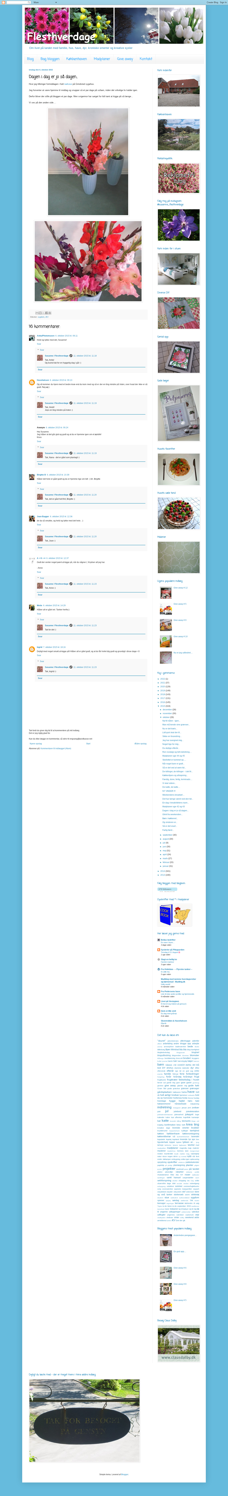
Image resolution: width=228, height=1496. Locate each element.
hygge (172, 1100)
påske (159, 1172)
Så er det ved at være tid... (174, 768)
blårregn (160, 1058)
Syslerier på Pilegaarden (172, 950)
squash (196, 1189)
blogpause (181, 1052)
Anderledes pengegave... (185, 1235)
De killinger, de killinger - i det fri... (177, 771)
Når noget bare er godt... (173, 764)
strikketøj (195, 1194)
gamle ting (171, 1083)
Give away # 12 (181, 588)
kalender (160, 1117)
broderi (187, 1058)
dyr (192, 1067)
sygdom (41, 317)
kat (159, 1120)
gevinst (160, 1086)
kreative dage (163, 1128)
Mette (39, 605)
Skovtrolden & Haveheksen (174, 1021)
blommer (185, 1055)
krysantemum (174, 1131)
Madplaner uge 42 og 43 (173, 806)
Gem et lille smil (168, 1011)
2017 (163, 698)
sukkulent (174, 1198)
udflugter (161, 1215)
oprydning (162, 1162)
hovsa (190, 1098)
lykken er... (189, 1142)
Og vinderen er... (169, 822)
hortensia (177, 1098)
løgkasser (182, 1145)
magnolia (183, 1148)
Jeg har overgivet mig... (172, 740)
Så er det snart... (169, 826)
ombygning (175, 1159)
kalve (168, 1117)
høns (190, 1101)
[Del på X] (43, 313)
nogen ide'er (173, 1156)
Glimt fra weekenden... (172, 814)
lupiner (179, 1142)
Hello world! (165, 984)
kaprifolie (186, 1117)
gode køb (193, 1085)
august (166, 839)
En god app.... (180, 1251)
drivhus (170, 1068)
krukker (195, 1127)
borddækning (170, 1058)
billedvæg (161, 1050)
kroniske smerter (180, 1128)
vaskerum (189, 1215)
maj (165, 850)
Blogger (124, 1474)
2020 (163, 686)
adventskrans (173, 1041)
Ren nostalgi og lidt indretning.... (177, 752)
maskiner (161, 1151)
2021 (163, 683)
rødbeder (195, 1175)
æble (196, 1217)
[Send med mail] (37, 313)
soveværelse (167, 1189)
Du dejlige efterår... (170, 748)
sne (174, 1183)
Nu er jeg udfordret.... (183, 653)
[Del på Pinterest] (49, 313)
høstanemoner (164, 1104)
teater (197, 1200)
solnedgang (194, 1183)
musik (176, 1154)
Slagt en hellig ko (169, 959)
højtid (182, 1100)
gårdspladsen (164, 1092)
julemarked (178, 1114)
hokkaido (191, 1095)
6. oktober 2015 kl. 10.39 (58, 475)
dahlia (188, 1065)
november (167, 713)
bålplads (169, 1065)
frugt (196, 1076)
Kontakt (146, 59)
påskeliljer (169, 1172)
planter (189, 1165)
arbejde (195, 1043)
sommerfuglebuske (191, 1186)
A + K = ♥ (41, 558)
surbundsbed (184, 1198)
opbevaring (194, 1159)
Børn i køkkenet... (170, 818)
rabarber (180, 1172)
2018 (163, 694)
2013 (163, 875)
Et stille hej (165, 972)
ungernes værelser (175, 1215)
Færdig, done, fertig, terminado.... (177, 779)
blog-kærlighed (193, 1050)
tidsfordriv (189, 1203)
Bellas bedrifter (168, 940)
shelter (175, 1181)
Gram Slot (161, 1088)
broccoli (179, 1058)
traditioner (195, 1206)
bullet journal (162, 1061)
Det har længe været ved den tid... (177, 799)
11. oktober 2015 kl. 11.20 (85, 495)
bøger (190, 1061)
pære (186, 1169)
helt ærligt (165, 1095)
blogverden (176, 1055)
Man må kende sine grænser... (176, 724)
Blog (30, 59)
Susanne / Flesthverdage (56, 356)
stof (183, 1192)
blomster (194, 1055)
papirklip (160, 1165)
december (167, 709)
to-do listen (167, 1206)
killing (179, 1121)
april (165, 854)
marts (165, 858)
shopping (182, 1181)
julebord (177, 1111)
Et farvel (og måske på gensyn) (173, 1004)
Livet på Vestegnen (170, 1001)
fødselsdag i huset (189, 1079)
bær (175, 1061)
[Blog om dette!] (40, 313)
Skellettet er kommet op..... (174, 760)
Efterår (163, 1023)
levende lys (185, 1139)
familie (167, 1073)
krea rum (181, 1125)
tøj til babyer (184, 1209)
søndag (175, 1200)
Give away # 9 (180, 620)
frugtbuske (161, 1080)
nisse (164, 1156)
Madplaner (102, 59)
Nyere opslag (36, 743)
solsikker (170, 1186)
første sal (161, 1083)
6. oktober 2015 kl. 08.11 (66, 336)
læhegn (160, 1145)
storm (187, 1195)
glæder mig (182, 1086)
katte (165, 1120)
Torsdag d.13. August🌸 (170, 952)
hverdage (161, 1101)
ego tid (178, 1071)
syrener (160, 1200)
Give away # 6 (180, 1268)
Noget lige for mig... (171, 744)
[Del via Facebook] (46, 313)
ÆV (46, 317)
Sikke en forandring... (172, 736)
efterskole (161, 1071)
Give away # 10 (181, 636)
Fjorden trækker (167, 962)
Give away (125, 59)
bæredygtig (182, 1061)
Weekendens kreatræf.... (173, 795)
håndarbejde (180, 1104)
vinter (176, 1217)
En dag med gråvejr (169, 1014)
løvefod (191, 1145)
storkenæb (178, 1194)
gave (183, 1082)
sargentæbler (188, 1178)
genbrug (196, 1083)
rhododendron (163, 1175)
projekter (169, 1168)
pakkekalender (192, 1162)
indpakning (194, 1104)
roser (187, 1174)
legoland (175, 1139)
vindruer (169, 1217)
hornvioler (168, 1098)
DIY (163, 1068)
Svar (39, 344)
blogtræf (195, 1052)
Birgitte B (41, 475)
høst (197, 1101)
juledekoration (192, 1111)
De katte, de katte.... (171, 787)
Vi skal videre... (169, 783)
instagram (177, 1108)
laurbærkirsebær (183, 1137)
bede (190, 1046)
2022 (163, 679)
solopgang (161, 1186)
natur (159, 1156)
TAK (191, 1200)
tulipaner (174, 1209)
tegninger (170, 1203)
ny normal (182, 1156)
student (160, 1198)
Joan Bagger (43, 516)
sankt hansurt (173, 1177)
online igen (185, 1159)
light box (195, 1139)
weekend (189, 1217)
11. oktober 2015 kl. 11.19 (85, 403)
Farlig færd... (168, 830)
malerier (196, 1148)
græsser (185, 1088)
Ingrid (39, 647)
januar (166, 866)
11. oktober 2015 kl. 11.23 (85, 584)
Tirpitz (159, 1206)
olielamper (167, 1159)
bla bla (182, 1049)
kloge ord (195, 1121)
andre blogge (180, 1043)
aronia (159, 1047)
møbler (182, 1154)
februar (166, 862)
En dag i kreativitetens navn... (175, 803)
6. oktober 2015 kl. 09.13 (61, 380)
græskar (176, 1088)
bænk (170, 1061)
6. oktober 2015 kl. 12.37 (57, 558)
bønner (196, 1061)
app (189, 1043)
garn (178, 1083)
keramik (173, 1121)
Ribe (172, 1175)
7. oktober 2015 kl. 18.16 (54, 647)
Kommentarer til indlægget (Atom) (56, 748)
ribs (177, 1175)
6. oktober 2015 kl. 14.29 (54, 605)
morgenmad (194, 1151)
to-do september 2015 (181, 1206)
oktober (166, 717)
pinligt (170, 1165)
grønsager (194, 1088)
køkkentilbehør (164, 1136)
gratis (169, 1088)
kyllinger (184, 1131)
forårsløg (177, 1077)
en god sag (188, 1071)
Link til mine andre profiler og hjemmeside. (178, 994)
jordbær (195, 1107)
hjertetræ (183, 1095)
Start (88, 743)
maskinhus (171, 1151)
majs (190, 1148)
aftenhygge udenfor (189, 1041)
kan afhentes (176, 1117)
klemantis (186, 1121)
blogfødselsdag (163, 1052)
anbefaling (168, 1043)
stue (167, 1197)
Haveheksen (43, 380)
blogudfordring (164, 1055)
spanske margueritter (183, 1189)
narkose (68, 84)
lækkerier (168, 1145)
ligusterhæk (162, 1142)
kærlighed (194, 1131)
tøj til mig (192, 1209)
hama (184, 1092)
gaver (189, 1082)
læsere (175, 1145)
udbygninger (174, 1212)
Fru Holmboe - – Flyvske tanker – (176, 969)
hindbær (175, 1095)
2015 (163, 706)
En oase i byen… (168, 942)
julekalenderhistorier (165, 1114)
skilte (197, 1181)
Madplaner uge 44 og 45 (173, 756)
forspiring (160, 1077)
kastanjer (195, 1117)
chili (174, 1065)
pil (166, 1165)
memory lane (182, 1151)
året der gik (180, 1220)
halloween (177, 1092)
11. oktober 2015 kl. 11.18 (85, 356)
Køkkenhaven (76, 59)
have (191, 1091)
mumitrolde (168, 1154)
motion (160, 1154)
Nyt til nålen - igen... (171, 721)
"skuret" (161, 1040)
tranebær (160, 1209)
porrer (159, 1169)
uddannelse (186, 1212)
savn (197, 1178)
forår (168, 1076)
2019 (163, 690)
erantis (160, 1074)
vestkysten (161, 1217)
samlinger (161, 1178)
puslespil (179, 1169)
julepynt (189, 1114)
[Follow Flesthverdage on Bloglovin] (167, 891)
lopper (172, 1142)
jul (166, 1111)
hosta (184, 1098)
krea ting (192, 1124)
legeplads (161, 1139)
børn (160, 1064)
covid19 (181, 1065)
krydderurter (162, 1131)
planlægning (179, 1165)
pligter (196, 1165)
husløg (196, 1098)
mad (197, 1145)
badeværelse (180, 1047)
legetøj (168, 1139)
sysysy (168, 1200)
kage (197, 1114)
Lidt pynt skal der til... (171, 732)
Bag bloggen (50, 59)
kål (174, 1137)
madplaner (172, 1148)
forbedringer (192, 1073)
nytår (189, 1156)
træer (167, 1209)
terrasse (179, 1203)
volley (182, 1217)
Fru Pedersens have (170, 991)
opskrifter (172, 1162)
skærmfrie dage (164, 1183)
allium (159, 1044)
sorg (159, 1189)
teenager (161, 1203)
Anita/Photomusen (45, 336)
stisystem (177, 1192)
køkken (160, 1134)
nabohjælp (195, 1154)
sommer (178, 1186)
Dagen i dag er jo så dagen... (175, 810)
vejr (197, 1214)
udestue (195, 1212)
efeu (197, 1068)
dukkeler (185, 1068)
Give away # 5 (180, 604)
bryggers (195, 1058)
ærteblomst (162, 1220)
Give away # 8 (180, 1284)
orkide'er (181, 1162)
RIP (181, 1175)
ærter (169, 1220)
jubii (158, 1111)
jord (189, 1108)
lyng (197, 1142)
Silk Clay (190, 1181)
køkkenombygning (190, 1134)
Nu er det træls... (169, 728)
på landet (194, 1169)
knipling (160, 1125)
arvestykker (169, 1047)
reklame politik (192, 1172)
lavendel (195, 1136)
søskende (184, 1200)
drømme (177, 1068)
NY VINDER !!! (168, 791)
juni (165, 846)
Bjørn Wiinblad (172, 1049)
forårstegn (187, 1077)
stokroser (190, 1192)
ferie (182, 1073)
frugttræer (172, 1079)
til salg (196, 1203)
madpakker (161, 1148)
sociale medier (182, 1183)
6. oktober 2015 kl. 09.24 (57, 427)
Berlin (197, 1047)
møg (187, 1154)
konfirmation (170, 1125)
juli (164, 843)
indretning (164, 1107)
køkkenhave (173, 1133)
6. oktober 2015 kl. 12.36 (61, 516)
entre (196, 1071)
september (168, 835)
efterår (170, 1070)
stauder (170, 1192)
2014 (163, 871)
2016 (163, 702)
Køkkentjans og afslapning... (175, 775)
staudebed (161, 1192)
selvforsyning (164, 1180)
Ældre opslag (140, 743)
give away (170, 1085)
